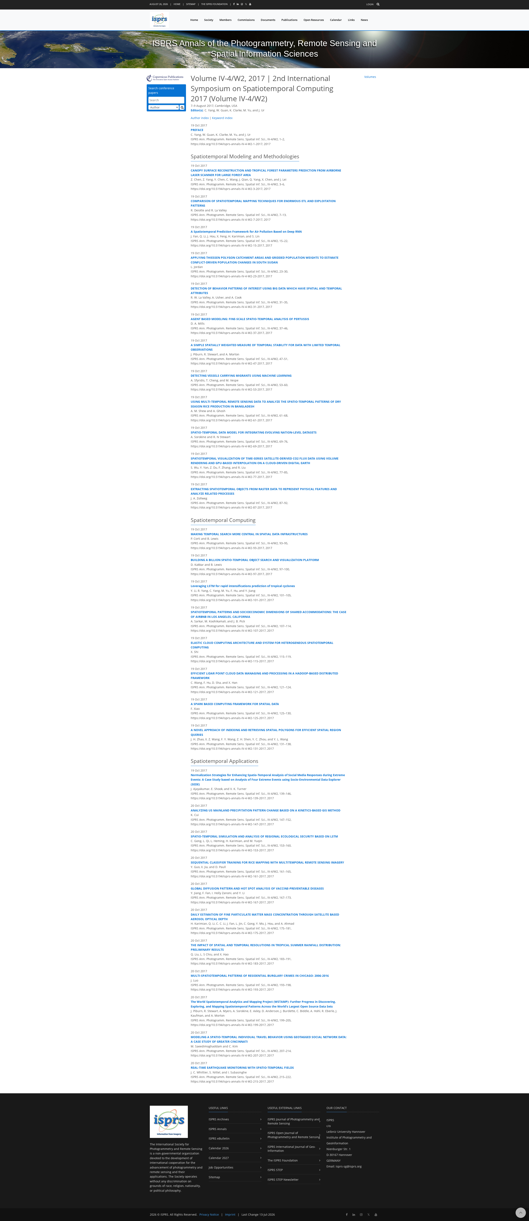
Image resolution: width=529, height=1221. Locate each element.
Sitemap (190, 4)
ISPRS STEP (275, 1170)
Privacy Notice (209, 1214)
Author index (200, 118)
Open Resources (314, 20)
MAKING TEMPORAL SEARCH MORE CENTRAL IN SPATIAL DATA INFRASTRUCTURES (249, 534)
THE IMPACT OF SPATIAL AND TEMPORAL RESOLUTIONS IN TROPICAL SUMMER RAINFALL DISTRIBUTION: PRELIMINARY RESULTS (266, 947)
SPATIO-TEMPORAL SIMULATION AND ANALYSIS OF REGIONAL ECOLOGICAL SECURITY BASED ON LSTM (264, 836)
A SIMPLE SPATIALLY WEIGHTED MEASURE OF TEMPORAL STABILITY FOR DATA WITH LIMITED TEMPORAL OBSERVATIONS (265, 347)
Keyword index (222, 118)
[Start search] (182, 107)
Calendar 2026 (219, 1148)
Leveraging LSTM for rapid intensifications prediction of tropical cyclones (243, 586)
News (364, 20)
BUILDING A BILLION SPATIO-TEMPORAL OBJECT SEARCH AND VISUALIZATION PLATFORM (255, 560)
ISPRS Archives (219, 1119)
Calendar (336, 20)
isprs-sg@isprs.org (349, 1166)
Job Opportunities (221, 1167)
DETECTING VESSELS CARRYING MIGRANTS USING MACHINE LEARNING (241, 376)
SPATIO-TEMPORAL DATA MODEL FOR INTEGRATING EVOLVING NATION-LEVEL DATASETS (254, 432)
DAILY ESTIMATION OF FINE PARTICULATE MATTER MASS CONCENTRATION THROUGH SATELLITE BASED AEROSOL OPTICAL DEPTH (265, 916)
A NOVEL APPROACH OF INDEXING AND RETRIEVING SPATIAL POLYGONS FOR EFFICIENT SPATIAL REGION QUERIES (266, 732)
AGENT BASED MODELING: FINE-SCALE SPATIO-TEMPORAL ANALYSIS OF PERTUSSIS (250, 319)
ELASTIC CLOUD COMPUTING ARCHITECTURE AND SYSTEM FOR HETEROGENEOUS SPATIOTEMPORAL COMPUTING (262, 645)
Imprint (230, 1214)
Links (351, 20)
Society (208, 20)
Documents (268, 20)
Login (369, 4)
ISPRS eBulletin (219, 1138)
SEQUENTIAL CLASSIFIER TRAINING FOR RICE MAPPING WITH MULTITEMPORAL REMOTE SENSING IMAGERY (267, 862)
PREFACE (197, 130)
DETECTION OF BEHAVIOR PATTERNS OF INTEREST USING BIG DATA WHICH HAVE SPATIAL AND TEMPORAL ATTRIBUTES (266, 290)
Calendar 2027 (219, 1158)
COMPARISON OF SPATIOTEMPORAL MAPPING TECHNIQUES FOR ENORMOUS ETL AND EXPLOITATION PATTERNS (263, 203)
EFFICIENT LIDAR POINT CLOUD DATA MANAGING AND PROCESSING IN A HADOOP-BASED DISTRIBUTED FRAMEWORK (264, 675)
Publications (289, 20)
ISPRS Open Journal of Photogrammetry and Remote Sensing (294, 1135)
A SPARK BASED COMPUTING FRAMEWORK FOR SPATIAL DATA (235, 704)
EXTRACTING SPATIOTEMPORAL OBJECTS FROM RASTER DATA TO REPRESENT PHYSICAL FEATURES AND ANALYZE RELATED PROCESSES (264, 491)
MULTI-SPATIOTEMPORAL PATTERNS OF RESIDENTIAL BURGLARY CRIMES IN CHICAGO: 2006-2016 (260, 976)
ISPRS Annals (218, 1129)
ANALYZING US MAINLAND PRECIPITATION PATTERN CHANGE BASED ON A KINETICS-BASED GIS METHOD (265, 810)
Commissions (246, 20)
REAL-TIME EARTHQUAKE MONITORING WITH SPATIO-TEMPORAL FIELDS (242, 1068)
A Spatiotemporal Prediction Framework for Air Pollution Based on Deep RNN (246, 231)
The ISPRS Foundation (214, 4)
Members (225, 20)
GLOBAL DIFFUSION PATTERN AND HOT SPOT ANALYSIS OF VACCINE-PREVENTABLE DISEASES (257, 888)
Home (177, 4)
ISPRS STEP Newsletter (283, 1180)
